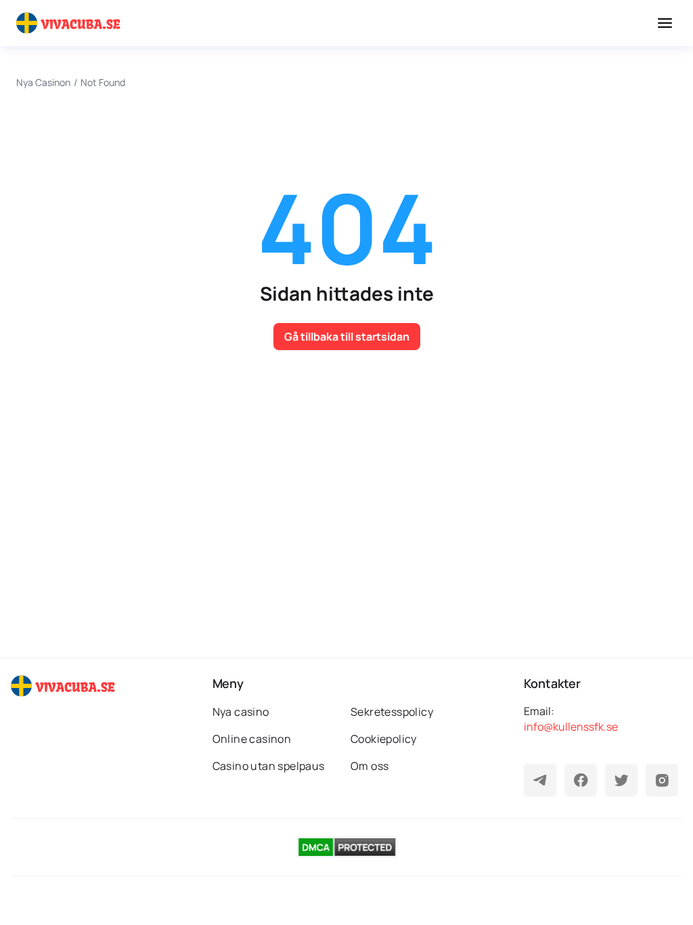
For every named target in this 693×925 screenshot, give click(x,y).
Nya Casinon (43, 82)
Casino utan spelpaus (269, 765)
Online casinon (252, 738)
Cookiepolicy (384, 738)
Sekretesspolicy (392, 711)
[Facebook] (580, 780)
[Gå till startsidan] (70, 22)
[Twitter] (621, 780)
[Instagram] (662, 780)
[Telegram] (540, 780)
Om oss (369, 765)
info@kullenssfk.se (571, 726)
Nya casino (241, 711)
